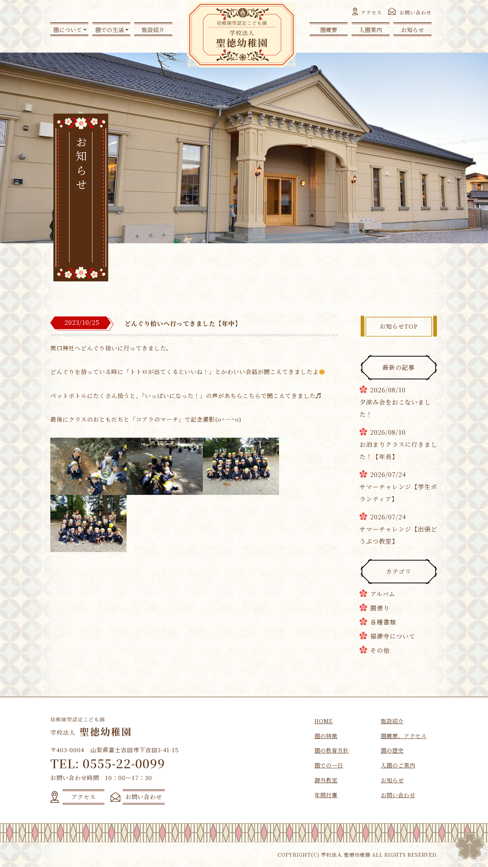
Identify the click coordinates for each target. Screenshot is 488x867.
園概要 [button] (328, 30)
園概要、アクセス (404, 736)
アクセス (371, 12)
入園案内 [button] (370, 30)
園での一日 (329, 765)
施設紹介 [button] (153, 30)
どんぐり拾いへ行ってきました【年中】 (183, 323)
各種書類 (383, 622)
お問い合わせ (416, 12)
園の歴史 (392, 750)
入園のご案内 (398, 765)
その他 (380, 650)
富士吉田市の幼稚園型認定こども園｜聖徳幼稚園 (241, 35)
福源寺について (393, 636)
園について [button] (67, 30)
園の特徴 (326, 736)
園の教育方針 (332, 750)
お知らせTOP (399, 326)
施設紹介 (392, 721)
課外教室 (326, 780)
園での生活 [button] (109, 30)
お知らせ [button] (412, 30)
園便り (380, 608)
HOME (324, 721)
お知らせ (392, 780)
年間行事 (326, 795)
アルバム (382, 593)
